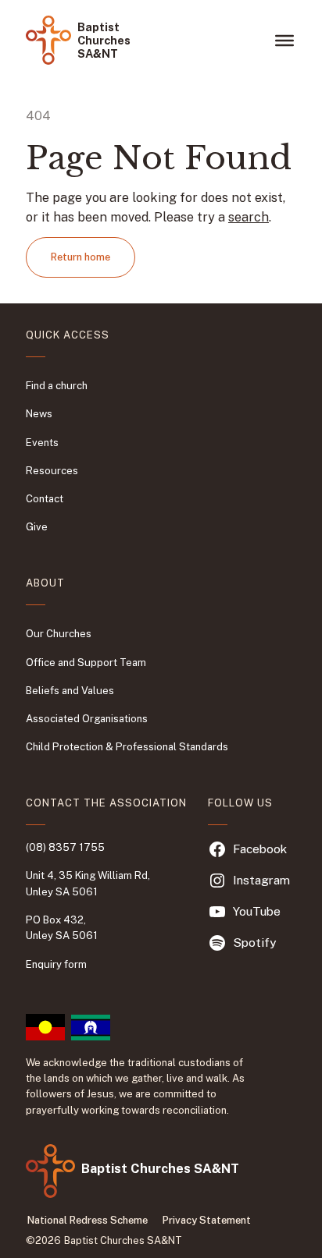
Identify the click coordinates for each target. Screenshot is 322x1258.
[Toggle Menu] (284, 39)
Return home (80, 257)
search (248, 217)
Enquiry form (56, 964)
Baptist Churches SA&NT (104, 40)
